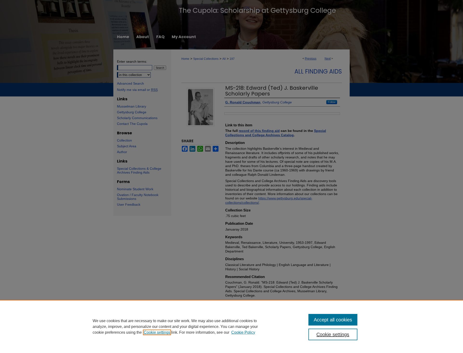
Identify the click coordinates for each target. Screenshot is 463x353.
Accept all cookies (333, 319)
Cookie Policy (243, 332)
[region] (231, 326)
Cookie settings (157, 332)
